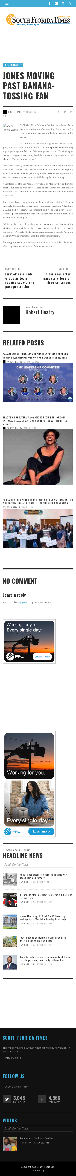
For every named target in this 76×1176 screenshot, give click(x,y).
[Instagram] (56, 3)
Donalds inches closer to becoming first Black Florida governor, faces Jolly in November (44, 958)
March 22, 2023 (31, 428)
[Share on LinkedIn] (71, 111)
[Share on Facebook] (58, 111)
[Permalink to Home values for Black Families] (10, 1143)
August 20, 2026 (44, 902)
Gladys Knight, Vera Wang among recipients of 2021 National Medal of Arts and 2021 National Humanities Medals (35, 420)
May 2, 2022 (27, 507)
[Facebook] (49, 3)
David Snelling (26, 882)
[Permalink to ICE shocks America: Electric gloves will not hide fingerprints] (10, 900)
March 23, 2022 (41, 1142)
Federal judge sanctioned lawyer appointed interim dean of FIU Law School (42, 939)
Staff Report (13, 507)
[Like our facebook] (42, 1099)
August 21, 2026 (44, 882)
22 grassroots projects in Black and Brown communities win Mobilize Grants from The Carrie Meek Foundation (38, 501)
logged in (23, 602)
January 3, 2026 (31, 361)
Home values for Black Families (36, 1138)
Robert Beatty (14, 361)
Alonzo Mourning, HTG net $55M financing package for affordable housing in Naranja (42, 917)
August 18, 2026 (44, 964)
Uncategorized (13, 65)
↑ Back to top (38, 1170)
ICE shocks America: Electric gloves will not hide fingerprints (45, 896)
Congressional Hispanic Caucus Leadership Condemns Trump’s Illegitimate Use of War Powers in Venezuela (35, 355)
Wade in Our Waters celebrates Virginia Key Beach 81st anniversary (43, 876)
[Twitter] (63, 3)
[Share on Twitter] (64, 111)
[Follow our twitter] (7, 1099)
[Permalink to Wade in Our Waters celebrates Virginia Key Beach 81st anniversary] (10, 879)
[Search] (7, 3)
